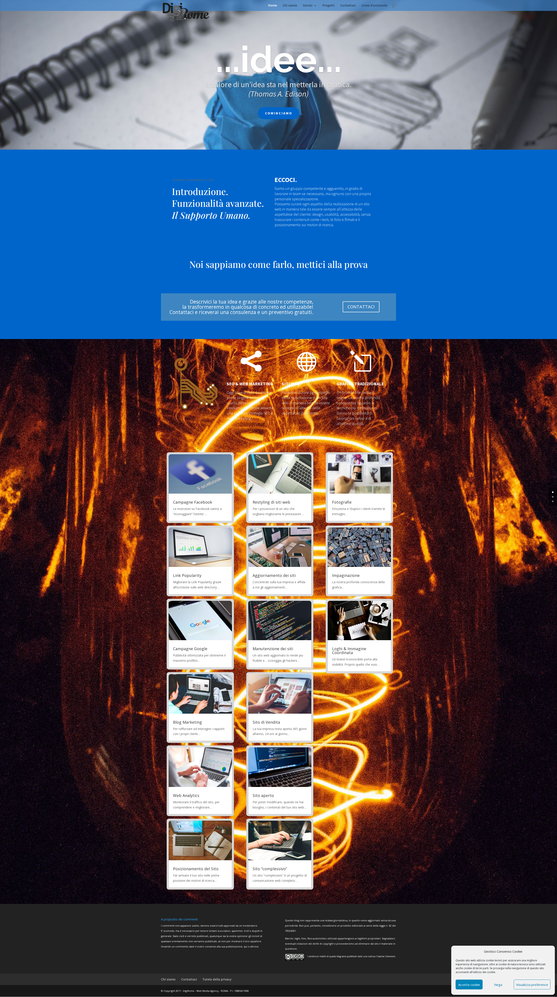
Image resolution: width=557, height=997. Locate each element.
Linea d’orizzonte (374, 5)
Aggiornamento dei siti (274, 575)
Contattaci (348, 5)
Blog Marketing (187, 722)
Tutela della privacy (217, 979)
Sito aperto (263, 795)
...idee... (278, 59)
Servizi (307, 5)
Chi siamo (290, 5)
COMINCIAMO (278, 113)
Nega (498, 984)
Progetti (328, 5)
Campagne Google (190, 648)
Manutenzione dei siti (273, 648)
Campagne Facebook (192, 502)
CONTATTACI (361, 307)
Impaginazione (346, 575)
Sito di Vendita (266, 722)
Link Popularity (187, 575)
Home (272, 5)
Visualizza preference (532, 984)
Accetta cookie (469, 984)
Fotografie (342, 502)
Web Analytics (186, 795)
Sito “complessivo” (270, 868)
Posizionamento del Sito (195, 868)
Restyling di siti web (271, 502)
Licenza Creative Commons (381, 956)
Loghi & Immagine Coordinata (349, 650)
